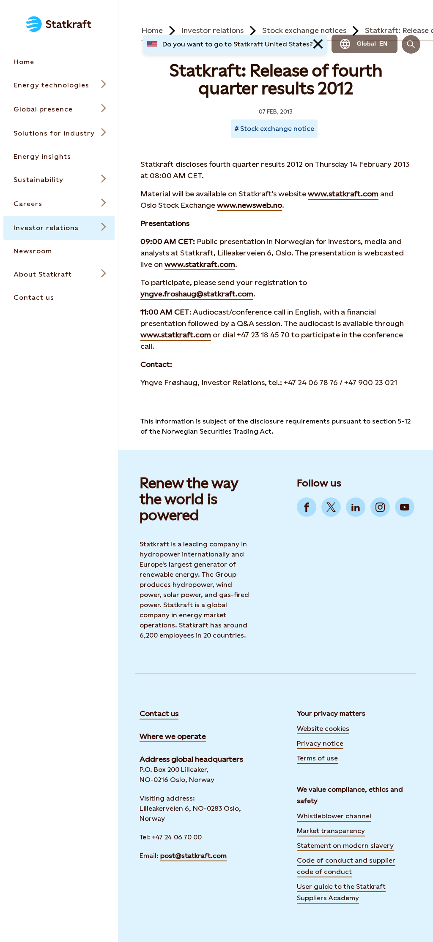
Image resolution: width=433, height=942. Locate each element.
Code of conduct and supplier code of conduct (346, 866)
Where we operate (173, 736)
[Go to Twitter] (331, 507)
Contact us (159, 713)
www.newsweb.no (249, 205)
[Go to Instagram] (380, 507)
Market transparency (331, 831)
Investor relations (212, 30)
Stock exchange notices (304, 30)
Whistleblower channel (334, 816)
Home (152, 30)
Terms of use (317, 758)
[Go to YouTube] (404, 507)
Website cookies (323, 729)
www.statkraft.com (343, 193)
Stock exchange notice (277, 129)
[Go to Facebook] (306, 507)
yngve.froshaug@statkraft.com (196, 293)
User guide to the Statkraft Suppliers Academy (341, 892)
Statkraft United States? (273, 44)
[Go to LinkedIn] (355, 507)
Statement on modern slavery (345, 846)
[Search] (411, 44)
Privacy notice (320, 743)
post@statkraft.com (193, 856)
